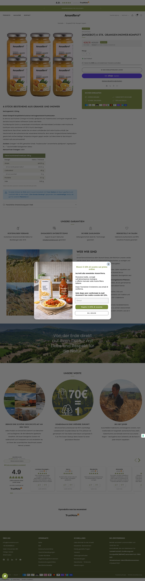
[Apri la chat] (5, 576)
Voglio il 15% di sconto (91, 307)
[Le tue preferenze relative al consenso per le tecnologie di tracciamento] (143, 436)
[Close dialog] (108, 264)
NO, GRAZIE (91, 313)
